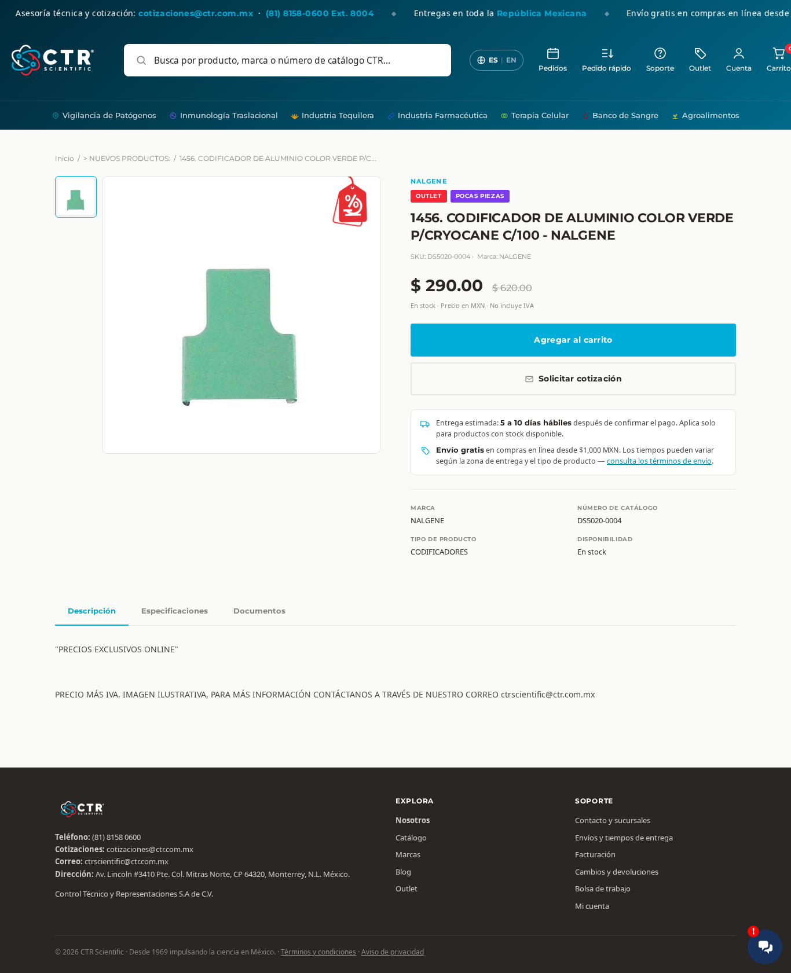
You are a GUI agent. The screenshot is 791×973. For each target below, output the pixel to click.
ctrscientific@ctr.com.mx (127, 861)
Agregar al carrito (573, 340)
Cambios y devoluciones (616, 871)
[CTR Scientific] (52, 60)
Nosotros (412, 820)
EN (511, 60)
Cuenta (739, 68)
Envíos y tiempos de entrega (624, 837)
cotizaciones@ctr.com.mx (150, 849)
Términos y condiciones (318, 952)
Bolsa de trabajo (603, 888)
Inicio (64, 158)
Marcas (407, 854)
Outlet (700, 68)
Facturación (595, 854)
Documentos (259, 610)
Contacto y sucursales (612, 820)
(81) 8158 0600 (116, 837)
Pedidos (553, 68)
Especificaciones (174, 610)
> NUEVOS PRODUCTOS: (126, 158)
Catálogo (411, 837)
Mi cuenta (592, 906)
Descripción (92, 610)
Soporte (660, 68)
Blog (403, 871)
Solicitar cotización (580, 378)
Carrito (779, 59)
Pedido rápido (606, 68)
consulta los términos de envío (659, 461)
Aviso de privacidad (392, 952)
